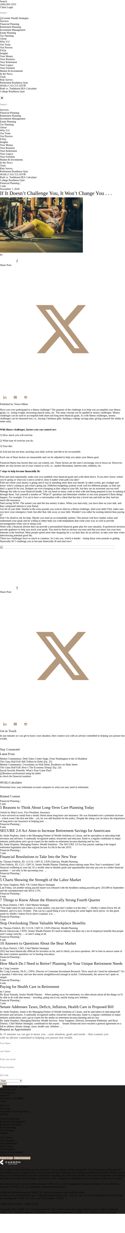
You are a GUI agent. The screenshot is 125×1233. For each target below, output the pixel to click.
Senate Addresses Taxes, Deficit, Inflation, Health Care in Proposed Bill (57, 1007)
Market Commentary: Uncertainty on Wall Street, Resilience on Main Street (38, 764)
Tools (3, 76)
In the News (6, 73)
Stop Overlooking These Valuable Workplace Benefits (42, 923)
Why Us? (5, 41)
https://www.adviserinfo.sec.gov (19, 1195)
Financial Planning (9, 24)
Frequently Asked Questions (14, 1111)
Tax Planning (7, 35)
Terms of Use (31, 1203)
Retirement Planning (10, 27)
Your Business (7, 59)
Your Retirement (8, 62)
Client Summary (22, 1158)
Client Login (6, 7)
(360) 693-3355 (8, 4)
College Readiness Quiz (12, 91)
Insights (4, 53)
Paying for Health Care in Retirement (29, 986)
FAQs (3, 50)
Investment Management (12, 30)
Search (3, 1)
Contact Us (6, 746)
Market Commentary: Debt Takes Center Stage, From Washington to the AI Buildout (43, 758)
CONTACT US (8, 94)
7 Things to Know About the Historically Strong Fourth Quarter (50, 900)
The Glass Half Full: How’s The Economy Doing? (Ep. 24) (30, 767)
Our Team (5, 44)
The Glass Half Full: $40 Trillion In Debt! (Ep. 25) (26, 761)
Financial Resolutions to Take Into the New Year (38, 857)
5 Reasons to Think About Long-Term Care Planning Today (47, 807)
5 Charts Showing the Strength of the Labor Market (40, 880)
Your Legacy (6, 65)
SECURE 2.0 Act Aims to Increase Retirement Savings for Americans (55, 830)
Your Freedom (7, 68)
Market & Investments (11, 71)
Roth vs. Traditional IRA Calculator (18, 88)
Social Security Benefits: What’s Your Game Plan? (26, 770)
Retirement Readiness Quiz (14, 82)
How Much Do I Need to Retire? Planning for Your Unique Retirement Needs (61, 963)
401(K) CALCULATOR (13, 85)
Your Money (6, 56)
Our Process (6, 47)
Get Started (6, 793)
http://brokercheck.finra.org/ (53, 1195)
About (3, 38)
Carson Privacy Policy (11, 1203)
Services (4, 21)
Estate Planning (8, 32)
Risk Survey (6, 79)
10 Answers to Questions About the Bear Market (38, 943)
